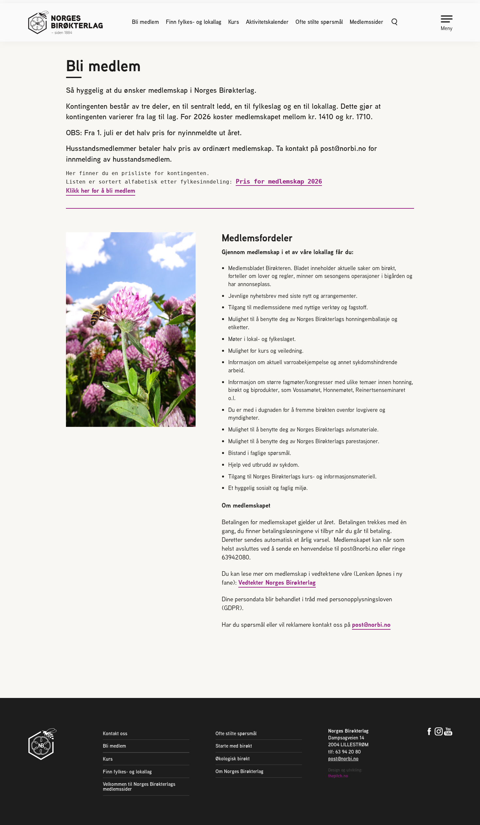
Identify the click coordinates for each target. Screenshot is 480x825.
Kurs (233, 22)
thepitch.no (338, 776)
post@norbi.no (371, 624)
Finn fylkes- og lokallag (193, 22)
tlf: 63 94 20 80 (344, 751)
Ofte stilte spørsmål (319, 22)
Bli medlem (145, 22)
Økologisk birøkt (233, 758)
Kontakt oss (115, 733)
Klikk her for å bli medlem (100, 190)
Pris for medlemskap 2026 (279, 181)
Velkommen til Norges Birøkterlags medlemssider (139, 786)
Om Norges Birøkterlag (240, 771)
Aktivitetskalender (267, 22)
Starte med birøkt (234, 745)
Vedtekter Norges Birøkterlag (277, 582)
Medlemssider (366, 22)
